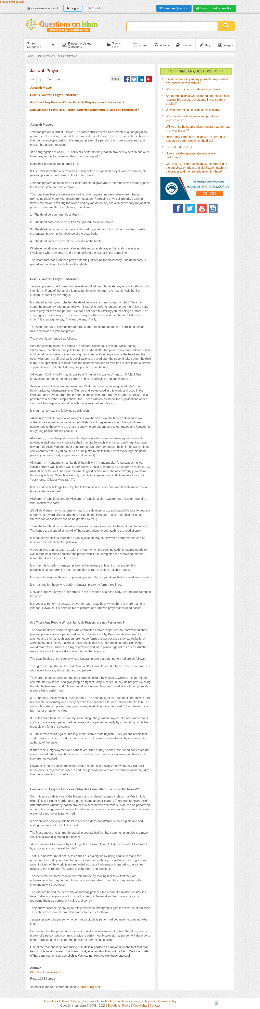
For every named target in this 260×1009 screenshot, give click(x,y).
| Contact (154, 1005)
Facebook (178, 208)
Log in (74, 8)
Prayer (49, 56)
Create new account (44, 8)
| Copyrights (139, 1005)
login (83, 986)
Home (29, 56)
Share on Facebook (127, 79)
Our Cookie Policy (164, 1001)
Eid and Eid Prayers (179, 147)
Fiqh (39, 56)
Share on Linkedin (141, 79)
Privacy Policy (140, 1001)
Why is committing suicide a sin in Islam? (193, 89)
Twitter (190, 208)
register (95, 986)
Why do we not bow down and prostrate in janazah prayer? (193, 118)
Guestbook (104, 1001)
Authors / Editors (69, 1001)
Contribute (121, 1001)
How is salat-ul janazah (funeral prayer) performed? (192, 155)
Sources (88, 1001)
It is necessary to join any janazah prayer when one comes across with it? (197, 81)
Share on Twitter (134, 79)
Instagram (213, 208)
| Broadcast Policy (118, 1005)
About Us (50, 1001)
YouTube (202, 208)
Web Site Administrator (45, 972)
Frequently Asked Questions (79, 45)
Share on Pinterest (149, 79)
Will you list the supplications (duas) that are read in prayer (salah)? (198, 128)
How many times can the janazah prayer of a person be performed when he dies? (195, 138)
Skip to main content (12, 1)
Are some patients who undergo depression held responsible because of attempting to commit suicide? (198, 99)
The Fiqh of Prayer (66, 56)
